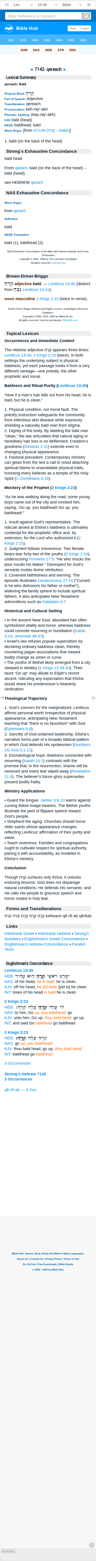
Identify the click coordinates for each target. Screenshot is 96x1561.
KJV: (8, 987)
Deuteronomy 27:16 (55, 580)
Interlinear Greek (19, 933)
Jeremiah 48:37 (28, 636)
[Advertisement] (48, 1188)
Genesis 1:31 (36, 446)
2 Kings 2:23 (47, 299)
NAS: (9, 981)
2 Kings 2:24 (77, 554)
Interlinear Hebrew (54, 933)
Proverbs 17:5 (41, 559)
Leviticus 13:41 (36, 289)
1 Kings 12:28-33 (55, 668)
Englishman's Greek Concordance (54, 939)
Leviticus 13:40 (61, 284)
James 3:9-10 (52, 800)
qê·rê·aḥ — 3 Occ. (21, 1090)
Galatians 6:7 (54, 602)
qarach (21, 168)
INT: (8, 992)
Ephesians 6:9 (18, 729)
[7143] (90, 708)
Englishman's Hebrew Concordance (36, 944)
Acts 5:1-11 (21, 750)
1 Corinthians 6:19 (32, 478)
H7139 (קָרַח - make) (51, 130)
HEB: (9, 976)
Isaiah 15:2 (33, 761)
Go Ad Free (8, 1551)
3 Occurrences (17, 1063)
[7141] (5, 708)
